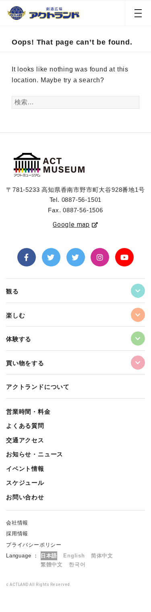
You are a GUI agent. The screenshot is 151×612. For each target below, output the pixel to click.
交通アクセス (25, 440)
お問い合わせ (25, 497)
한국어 (77, 564)
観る (12, 291)
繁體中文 (52, 564)
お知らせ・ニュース (34, 454)
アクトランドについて (38, 386)
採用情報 (17, 534)
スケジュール (25, 482)
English (74, 556)
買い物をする (25, 363)
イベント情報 (25, 468)
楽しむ (15, 315)
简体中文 (102, 556)
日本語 (49, 556)
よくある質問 (25, 425)
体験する (18, 338)
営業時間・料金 (28, 411)
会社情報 (17, 523)
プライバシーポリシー (34, 545)
